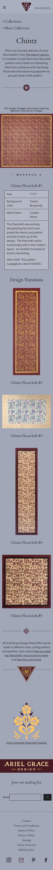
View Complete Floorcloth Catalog (26, 743)
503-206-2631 (42, 8)
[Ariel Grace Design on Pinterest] (34, 861)
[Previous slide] (13, 175)
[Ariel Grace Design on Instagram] (9, 861)
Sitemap (26, 840)
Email (6, 797)
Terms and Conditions (26, 826)
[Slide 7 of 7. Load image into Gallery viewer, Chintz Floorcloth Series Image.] (35, 174)
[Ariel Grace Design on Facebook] (46, 861)
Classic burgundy (36, 203)
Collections (13, 21)
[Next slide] (40, 175)
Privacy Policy (26, 835)
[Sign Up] (47, 797)
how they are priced (29, 660)
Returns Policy (26, 830)
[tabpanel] (26, 141)
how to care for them (35, 655)
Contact (26, 821)
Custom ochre (34, 215)
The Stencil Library (37, 55)
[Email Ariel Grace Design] (21, 861)
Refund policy (26, 850)
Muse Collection (15, 28)
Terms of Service (26, 845)
